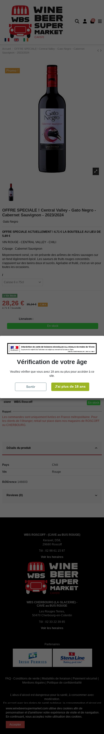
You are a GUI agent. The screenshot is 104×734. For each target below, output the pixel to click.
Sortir (30, 387)
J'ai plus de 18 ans (70, 386)
